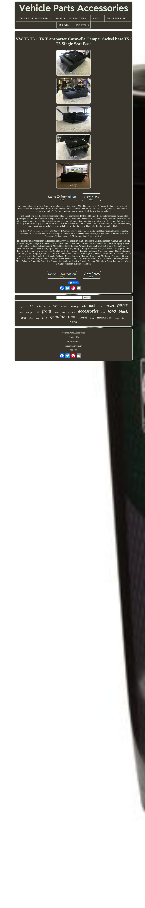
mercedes (104, 317)
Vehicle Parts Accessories (73, 333)
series (101, 306)
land (124, 318)
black (123, 311)
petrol (73, 321)
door (92, 318)
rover (110, 306)
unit (103, 312)
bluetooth (47, 307)
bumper (30, 312)
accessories (88, 311)
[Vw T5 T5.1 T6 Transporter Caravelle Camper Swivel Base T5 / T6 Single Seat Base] (73, 63)
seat (23, 317)
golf (37, 318)
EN (71, 350)
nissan (71, 312)
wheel (31, 318)
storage (75, 306)
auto (39, 306)
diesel (82, 317)
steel (63, 313)
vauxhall (64, 306)
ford (112, 311)
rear (72, 316)
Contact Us (74, 337)
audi (55, 306)
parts (122, 305)
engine (21, 307)
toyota (56, 312)
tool (92, 306)
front (46, 311)
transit (21, 313)
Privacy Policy (73, 341)
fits (44, 317)
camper (117, 318)
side (84, 306)
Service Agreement (73, 346)
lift (38, 312)
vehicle (30, 306)
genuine (57, 316)
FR (75, 350)
